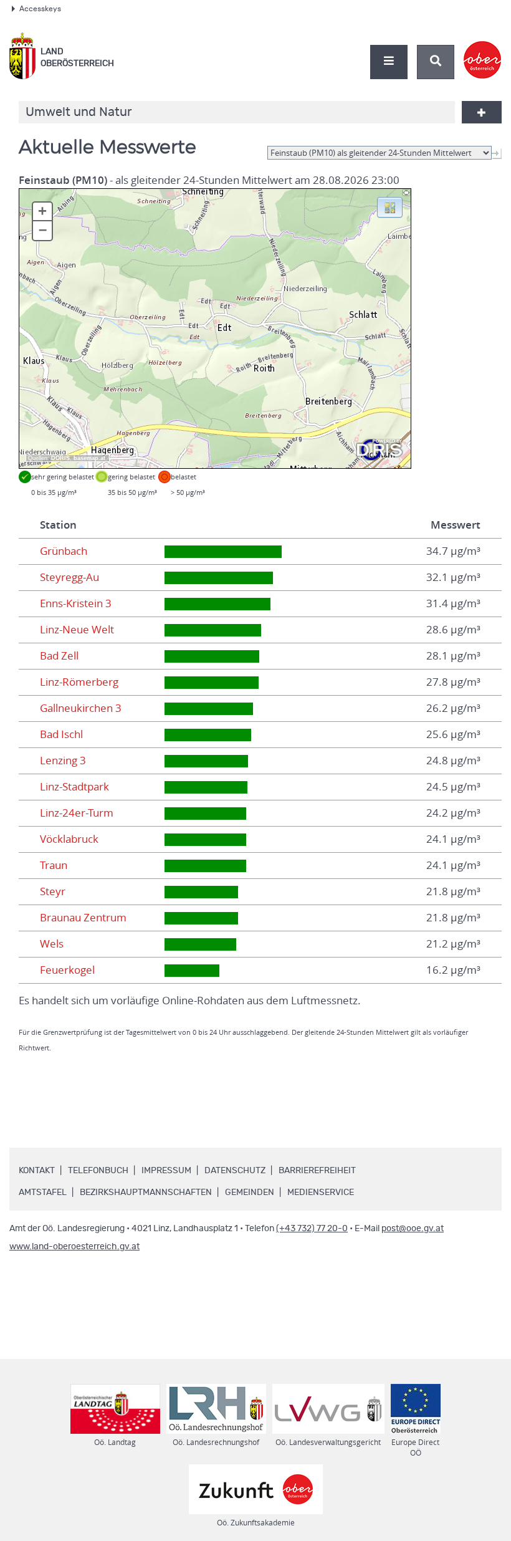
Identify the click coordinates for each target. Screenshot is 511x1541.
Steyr (52, 891)
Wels (52, 944)
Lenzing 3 (63, 760)
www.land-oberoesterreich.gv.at (74, 1246)
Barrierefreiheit (317, 1170)
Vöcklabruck (69, 839)
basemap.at (89, 458)
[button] (389, 206)
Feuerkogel (67, 970)
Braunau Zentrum (83, 917)
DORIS (60, 458)
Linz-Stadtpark (74, 787)
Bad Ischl (61, 734)
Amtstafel (43, 1192)
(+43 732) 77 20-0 (312, 1228)
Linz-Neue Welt (77, 629)
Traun (53, 865)
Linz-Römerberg (79, 682)
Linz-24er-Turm (76, 813)
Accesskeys (40, 8)
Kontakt (37, 1170)
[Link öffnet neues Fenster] (483, 49)
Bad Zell (59, 656)
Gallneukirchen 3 (81, 708)
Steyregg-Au (69, 577)
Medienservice (320, 1192)
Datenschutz (234, 1170)
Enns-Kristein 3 (76, 603)
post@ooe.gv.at (412, 1228)
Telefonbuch (98, 1170)
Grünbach (63, 551)
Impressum (166, 1170)
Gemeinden (249, 1192)
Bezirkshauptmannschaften (146, 1192)
